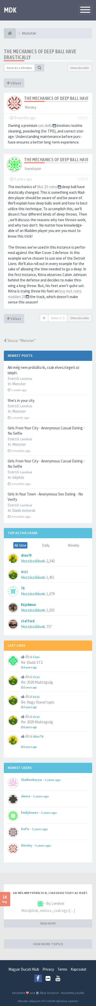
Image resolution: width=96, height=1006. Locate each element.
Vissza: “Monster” (21, 340)
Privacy (48, 969)
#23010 (82, 117)
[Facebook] (38, 978)
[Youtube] (58, 978)
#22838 (82, 179)
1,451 (50, 577)
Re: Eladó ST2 (31, 662)
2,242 (50, 560)
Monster (19, 383)
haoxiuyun (33, 168)
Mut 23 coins (47, 186)
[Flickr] (48, 978)
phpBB (79, 993)
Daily (46, 545)
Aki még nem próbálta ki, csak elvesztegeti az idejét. (50, 893)
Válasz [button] (15, 83)
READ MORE (48, 923)
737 (49, 626)
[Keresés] (39, 68)
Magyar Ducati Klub (23, 969)
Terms (62, 969)
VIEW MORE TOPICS (48, 944)
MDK (10, 10)
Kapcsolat (79, 969)
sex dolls (45, 125)
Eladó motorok (23, 510)
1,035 (50, 610)
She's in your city (21, 400)
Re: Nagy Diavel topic (38, 702)
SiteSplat (52, 993)
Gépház (18, 477)
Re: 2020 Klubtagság (37, 682)
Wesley (30, 107)
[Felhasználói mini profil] (14, 102)
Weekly (73, 545)
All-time (20, 545)
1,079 (50, 593)
